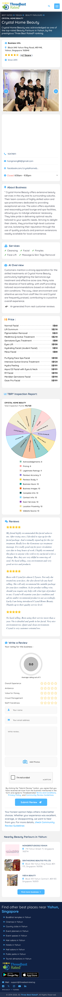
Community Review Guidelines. (40, 795)
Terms (16, 990)
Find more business (30, 892)
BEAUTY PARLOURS (33, 15)
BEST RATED (7, 15)
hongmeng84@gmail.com (20, 161)
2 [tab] (30, 104)
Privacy (6, 990)
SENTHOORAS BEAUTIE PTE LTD (36, 860)
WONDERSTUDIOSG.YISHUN (34, 845)
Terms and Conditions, (46, 793)
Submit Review (29, 802)
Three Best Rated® (29, 995)
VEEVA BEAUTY (29, 875)
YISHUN (18, 15)
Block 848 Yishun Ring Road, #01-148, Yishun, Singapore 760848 (23, 49)
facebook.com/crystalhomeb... (22, 168)
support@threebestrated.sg (23, 982)
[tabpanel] (31, 90)
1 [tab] (28, 104)
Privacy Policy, (15, 795)
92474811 (12, 153)
